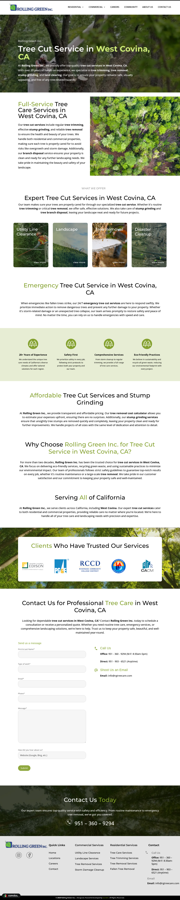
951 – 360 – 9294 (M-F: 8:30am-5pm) (162, 860)
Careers (53, 863)
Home (52, 852)
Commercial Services (89, 845)
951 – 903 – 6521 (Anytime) (162, 871)
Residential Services (123, 845)
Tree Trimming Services (124, 858)
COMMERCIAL (96, 7)
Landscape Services (86, 858)
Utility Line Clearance (87, 852)
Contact (53, 869)
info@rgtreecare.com (120, 675)
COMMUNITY (130, 7)
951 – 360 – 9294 (94, 823)
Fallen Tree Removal (122, 869)
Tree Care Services (121, 852)
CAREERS (114, 7)
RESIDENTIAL (74, 7)
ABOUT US (147, 7)
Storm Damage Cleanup (89, 869)
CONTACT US (164, 7)
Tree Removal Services (88, 864)
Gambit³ (106, 898)
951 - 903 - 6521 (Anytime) (123, 661)
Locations (54, 858)
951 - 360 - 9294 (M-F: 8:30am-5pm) (127, 653)
